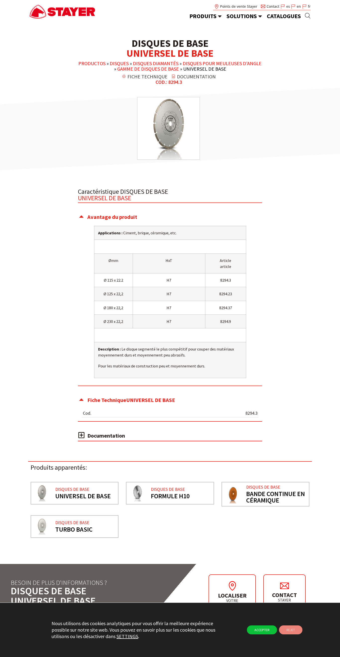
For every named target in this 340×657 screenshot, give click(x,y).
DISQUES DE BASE (72, 489)
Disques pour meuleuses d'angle (222, 63)
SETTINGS (127, 636)
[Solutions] (260, 16)
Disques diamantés (155, 63)
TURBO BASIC (74, 529)
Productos (92, 63)
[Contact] (284, 585)
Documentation (106, 435)
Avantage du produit (112, 216)
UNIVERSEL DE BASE (83, 496)
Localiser (232, 595)
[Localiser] (232, 586)
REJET (290, 630)
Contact (284, 595)
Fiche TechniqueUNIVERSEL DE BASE (131, 400)
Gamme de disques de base (148, 69)
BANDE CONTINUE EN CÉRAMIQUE (275, 497)
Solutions (242, 16)
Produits (203, 16)
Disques (119, 63)
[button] (170, 217)
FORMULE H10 (170, 496)
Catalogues (284, 16)
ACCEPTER (262, 630)
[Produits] (220, 16)
